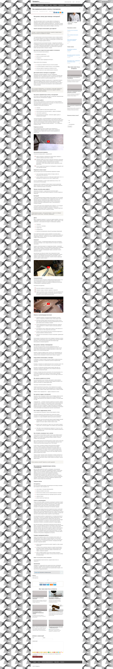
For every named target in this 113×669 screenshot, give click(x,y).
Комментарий (34, 641)
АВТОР (74, 1)
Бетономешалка (40, 5)
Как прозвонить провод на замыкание (38, 598)
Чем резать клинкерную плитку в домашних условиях (74, 92)
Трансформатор (61, 5)
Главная (34, 5)
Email (44, 637)
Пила (51, 5)
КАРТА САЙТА (78, 1)
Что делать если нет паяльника (72, 30)
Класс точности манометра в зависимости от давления (72, 40)
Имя (33, 637)
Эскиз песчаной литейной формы (56, 611)
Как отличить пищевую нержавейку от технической (55, 598)
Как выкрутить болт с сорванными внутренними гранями (38, 612)
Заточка (46, 5)
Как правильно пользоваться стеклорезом (73, 78)
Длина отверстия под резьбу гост (39, 626)
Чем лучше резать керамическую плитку (74, 106)
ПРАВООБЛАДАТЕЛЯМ (68, 1)
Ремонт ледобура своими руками (72, 34)
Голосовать (70, 126)
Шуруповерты (68, 5)
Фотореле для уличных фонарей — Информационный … (56, 627)
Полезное (55, 5)
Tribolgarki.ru (35, 1)
